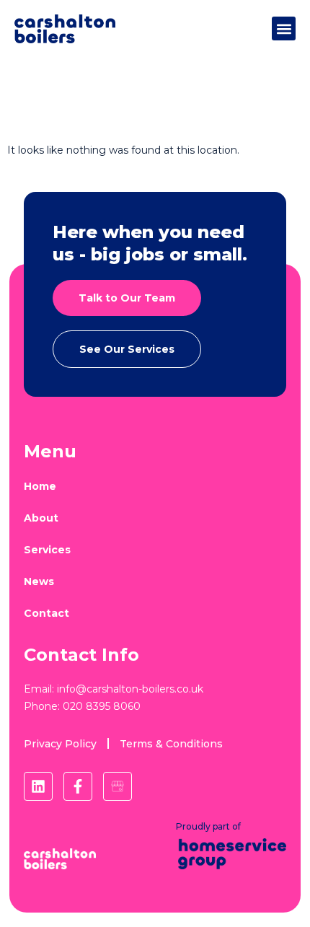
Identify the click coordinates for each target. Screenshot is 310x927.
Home (40, 486)
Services (47, 549)
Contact (46, 613)
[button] (284, 28)
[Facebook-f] (77, 786)
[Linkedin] (38, 786)
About (41, 517)
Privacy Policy (60, 743)
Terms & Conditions (171, 743)
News (39, 581)
